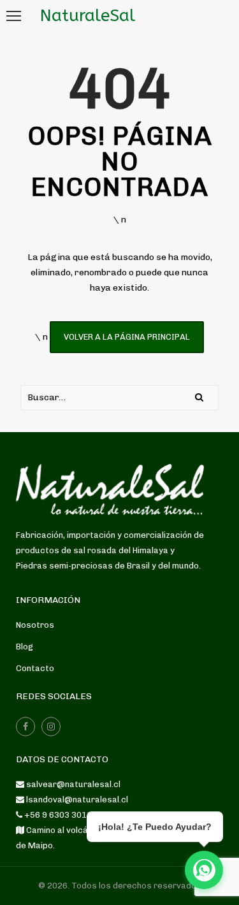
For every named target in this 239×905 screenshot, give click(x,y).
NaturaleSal (87, 15)
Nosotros (35, 625)
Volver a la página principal (127, 337)
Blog (24, 646)
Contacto (35, 668)
